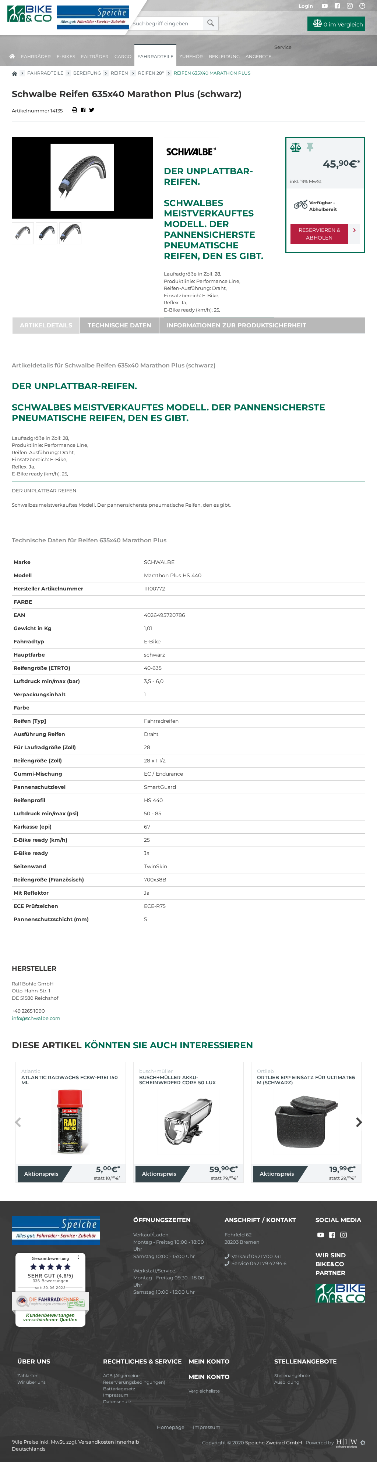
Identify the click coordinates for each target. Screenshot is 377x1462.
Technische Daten (119, 325)
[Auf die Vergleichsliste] (296, 149)
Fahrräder (36, 56)
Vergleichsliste (204, 1391)
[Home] (68, 17)
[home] (12, 55)
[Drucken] (75, 111)
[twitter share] (91, 111)
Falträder (95, 56)
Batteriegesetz (119, 1388)
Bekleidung (224, 56)
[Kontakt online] (362, 5)
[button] (358, 1122)
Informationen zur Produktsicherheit (236, 325)
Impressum (115, 1395)
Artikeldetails (46, 325)
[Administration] (362, 1442)
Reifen (119, 73)
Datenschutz (117, 1401)
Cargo (122, 56)
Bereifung (87, 73)
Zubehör (191, 56)
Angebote (258, 56)
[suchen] (211, 23)
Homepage (170, 1427)
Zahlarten (28, 1375)
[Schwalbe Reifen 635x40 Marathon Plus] (82, 178)
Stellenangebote (292, 1375)
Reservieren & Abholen (319, 234)
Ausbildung (286, 1382)
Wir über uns (31, 1382)
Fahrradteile (155, 56)
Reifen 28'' (151, 73)
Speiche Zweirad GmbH (274, 1442)
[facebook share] (83, 111)
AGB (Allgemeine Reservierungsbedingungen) (134, 1379)
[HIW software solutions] (347, 1442)
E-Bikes (66, 56)
